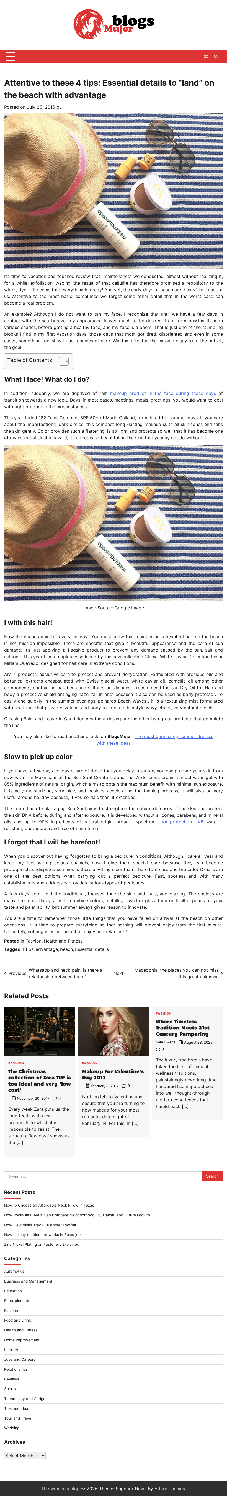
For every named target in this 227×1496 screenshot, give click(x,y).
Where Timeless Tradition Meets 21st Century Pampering (183, 1027)
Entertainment (16, 1300)
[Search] (216, 56)
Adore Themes (169, 1488)
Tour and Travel (18, 1418)
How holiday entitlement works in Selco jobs (43, 1234)
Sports (10, 1389)
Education (13, 1291)
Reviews (11, 1379)
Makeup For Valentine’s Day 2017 (113, 1074)
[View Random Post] (206, 56)
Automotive (14, 1271)
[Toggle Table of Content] (61, 361)
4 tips (27, 949)
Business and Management (28, 1281)
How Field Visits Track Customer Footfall (40, 1225)
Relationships (16, 1369)
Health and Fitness (63, 941)
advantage (47, 949)
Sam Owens (166, 1042)
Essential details (92, 949)
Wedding (11, 1428)
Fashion (33, 941)
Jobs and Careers (19, 1359)
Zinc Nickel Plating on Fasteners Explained (41, 1244)
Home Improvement (22, 1340)
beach (66, 949)
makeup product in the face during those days (163, 393)
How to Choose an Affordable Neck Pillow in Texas (49, 1205)
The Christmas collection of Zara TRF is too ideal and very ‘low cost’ (39, 1080)
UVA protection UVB (181, 821)
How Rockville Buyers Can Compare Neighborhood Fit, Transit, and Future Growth (77, 1215)
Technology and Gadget (25, 1399)
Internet (11, 1349)
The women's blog (60, 1488)
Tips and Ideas (17, 1408)
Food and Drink (17, 1320)
